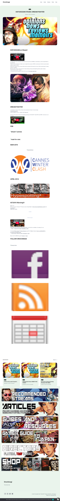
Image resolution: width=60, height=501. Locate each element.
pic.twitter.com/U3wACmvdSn (15, 232)
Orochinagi (30, 211)
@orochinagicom (18, 227)
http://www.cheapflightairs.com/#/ (39, 206)
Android (23, 235)
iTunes (26, 235)
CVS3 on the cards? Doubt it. (10, 381)
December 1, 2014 (25, 228)
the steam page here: (32, 71)
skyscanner (12, 208)
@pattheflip (12, 227)
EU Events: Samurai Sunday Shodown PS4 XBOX (47, 382)
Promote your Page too (30, 217)
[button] (58, 499)
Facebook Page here (14, 111)
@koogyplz (23, 227)
